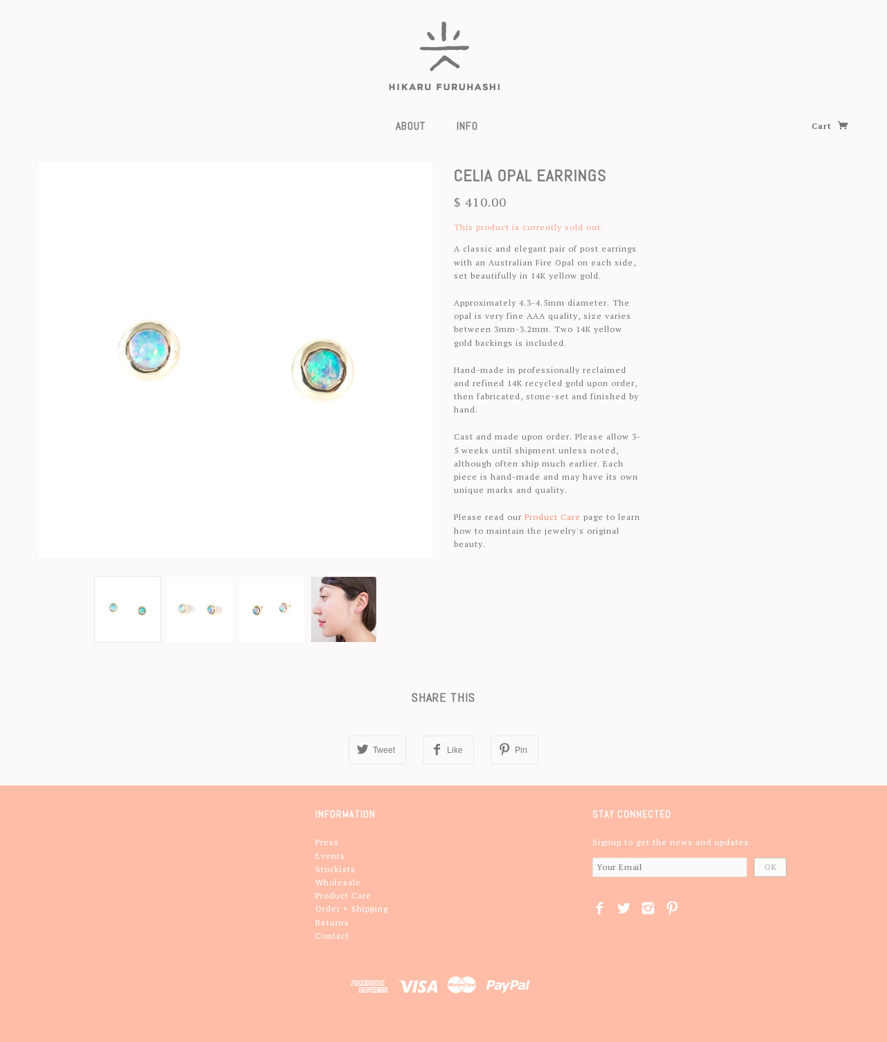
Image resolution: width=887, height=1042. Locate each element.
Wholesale (338, 882)
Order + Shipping (351, 908)
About (410, 126)
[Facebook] (599, 908)
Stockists (335, 869)
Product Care (553, 517)
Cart (822, 126)
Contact (332, 935)
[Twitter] (624, 908)
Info (467, 126)
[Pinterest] (672, 908)
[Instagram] (648, 908)
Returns (332, 922)
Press (327, 842)
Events (330, 856)
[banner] (444, 55)
